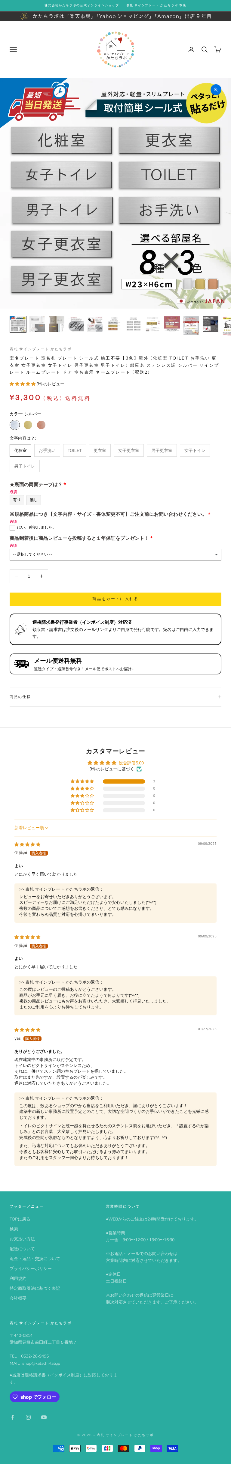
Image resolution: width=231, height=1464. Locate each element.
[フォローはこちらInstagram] (28, 1417)
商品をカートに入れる (115, 599)
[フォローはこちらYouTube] (44, 1417)
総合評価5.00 (131, 763)
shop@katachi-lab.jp (41, 1363)
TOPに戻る (20, 1219)
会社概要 (18, 1298)
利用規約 (18, 1278)
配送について (22, 1249)
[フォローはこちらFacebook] (13, 1417)
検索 (14, 1229)
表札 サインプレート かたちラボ (41, 349)
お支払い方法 (22, 1239)
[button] (23, 384)
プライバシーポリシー (31, 1268)
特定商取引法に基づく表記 (35, 1288)
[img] (27, 844)
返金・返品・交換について (35, 1259)
